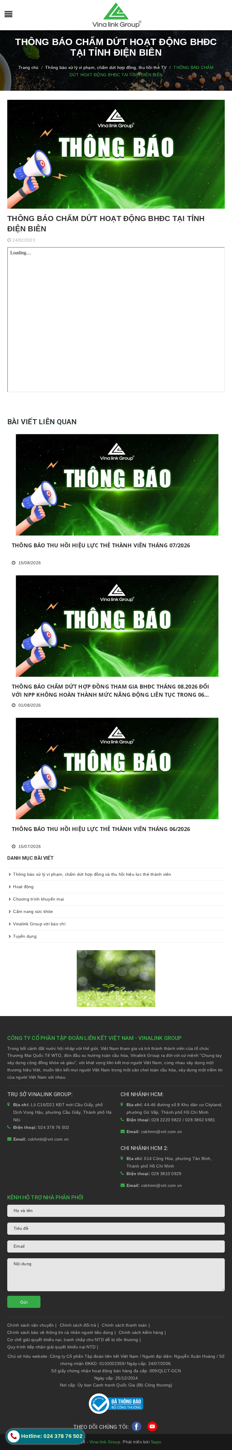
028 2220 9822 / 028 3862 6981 (183, 1119)
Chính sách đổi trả (79, 1325)
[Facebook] (136, 1428)
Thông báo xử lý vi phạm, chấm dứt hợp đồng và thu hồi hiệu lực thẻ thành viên (91, 874)
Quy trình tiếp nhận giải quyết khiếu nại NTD (52, 1346)
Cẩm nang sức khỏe (32, 911)
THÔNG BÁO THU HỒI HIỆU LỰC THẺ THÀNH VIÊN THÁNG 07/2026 (101, 545)
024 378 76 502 (53, 1127)
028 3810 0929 (166, 1173)
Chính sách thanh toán (126, 1325)
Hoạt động (23, 886)
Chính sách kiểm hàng (142, 1332)
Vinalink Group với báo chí (39, 923)
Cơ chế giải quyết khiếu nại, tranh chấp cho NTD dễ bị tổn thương (74, 1339)
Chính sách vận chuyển (32, 1325)
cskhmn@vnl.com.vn (161, 1131)
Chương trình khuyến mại (38, 899)
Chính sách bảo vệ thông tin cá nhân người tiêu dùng (61, 1332)
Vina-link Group (104, 1441)
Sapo (156, 1441)
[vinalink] (116, 978)
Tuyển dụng (24, 936)
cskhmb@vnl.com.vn (48, 1139)
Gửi (23, 1302)
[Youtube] (152, 1428)
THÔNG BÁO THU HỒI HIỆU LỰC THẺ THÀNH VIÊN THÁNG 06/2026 (101, 829)
